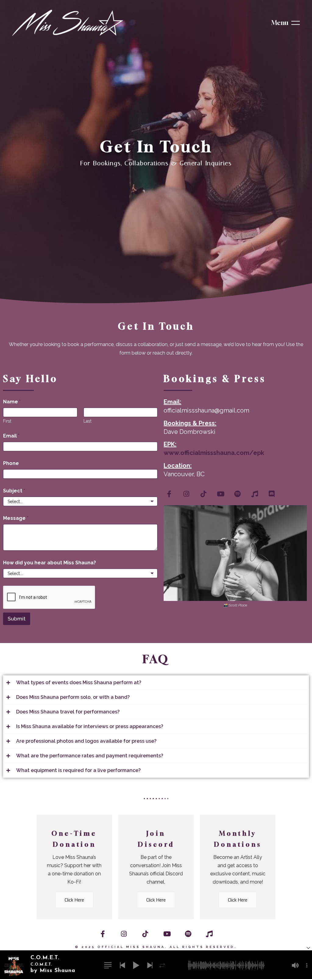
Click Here (74, 899)
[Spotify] (237, 493)
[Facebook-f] (169, 493)
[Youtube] (220, 493)
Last (87, 421)
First (7, 421)
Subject (14, 491)
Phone (11, 463)
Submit (17, 619)
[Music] (254, 493)
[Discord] (271, 493)
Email (11, 436)
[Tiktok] (203, 493)
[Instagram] (186, 493)
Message (15, 518)
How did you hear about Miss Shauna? (49, 563)
